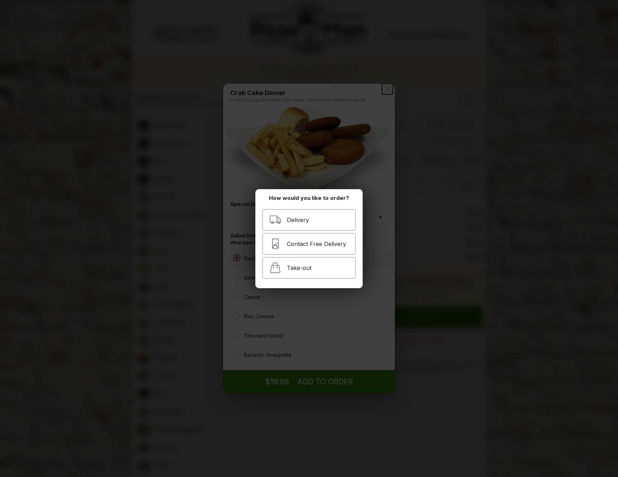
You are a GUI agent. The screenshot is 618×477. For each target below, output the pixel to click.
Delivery (298, 219)
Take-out (299, 267)
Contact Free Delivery (316, 243)
